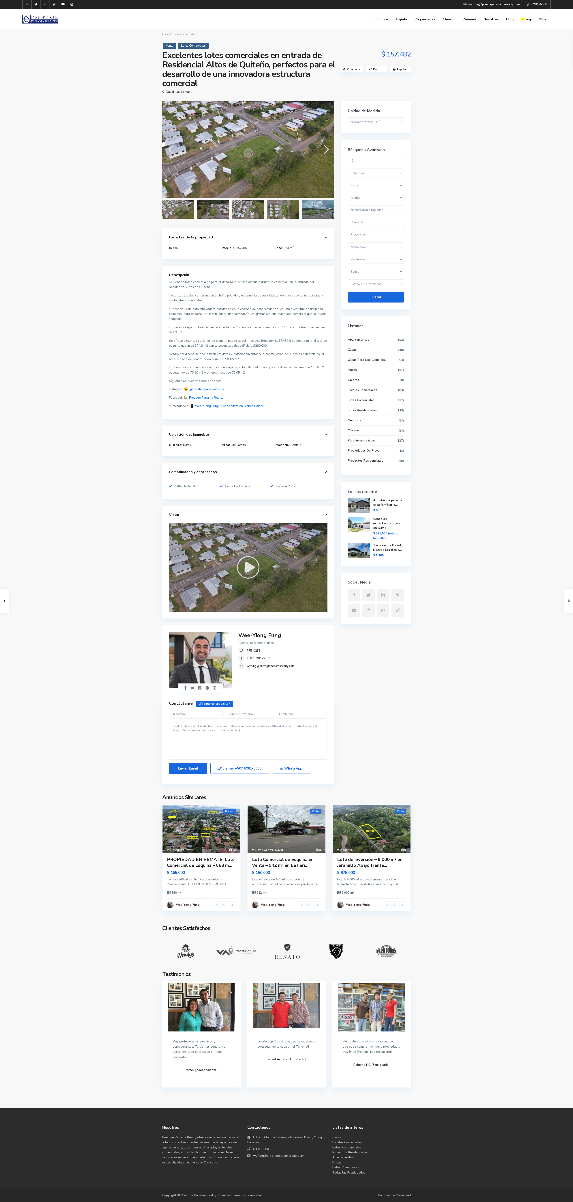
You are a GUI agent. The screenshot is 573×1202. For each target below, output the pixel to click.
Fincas (352, 370)
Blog (510, 19)
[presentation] (170, 149)
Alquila (401, 19)
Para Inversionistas (361, 440)
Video (174, 514)
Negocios (354, 420)
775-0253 (254, 651)
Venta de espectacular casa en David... (386, 523)
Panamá (469, 19)
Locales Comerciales (362, 390)
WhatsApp (292, 768)
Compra (381, 19)
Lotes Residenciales (362, 410)
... (319, 884)
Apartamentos (358, 339)
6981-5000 (261, 1149)
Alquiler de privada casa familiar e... (387, 502)
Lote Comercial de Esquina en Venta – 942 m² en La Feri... (283, 862)
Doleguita (177, 850)
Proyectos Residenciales (365, 460)
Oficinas (353, 430)
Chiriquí (449, 19)
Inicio (165, 34)
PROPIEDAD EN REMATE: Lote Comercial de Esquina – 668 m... (201, 862)
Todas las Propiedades (348, 1172)
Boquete (346, 850)
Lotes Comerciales (184, 34)
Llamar (241, 768)
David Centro (264, 850)
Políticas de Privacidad (394, 1195)
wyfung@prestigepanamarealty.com (271, 666)
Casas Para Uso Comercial (367, 360)
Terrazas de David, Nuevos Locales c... (387, 547)
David (170, 92)
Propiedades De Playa (364, 450)
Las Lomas (182, 92)
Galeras (353, 380)
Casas (352, 350)
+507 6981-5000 (258, 658)
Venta (169, 46)
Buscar (375, 297)
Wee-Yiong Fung (259, 635)
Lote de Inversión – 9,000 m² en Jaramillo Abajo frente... (369, 862)
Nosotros (491, 19)
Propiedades (425, 19)
